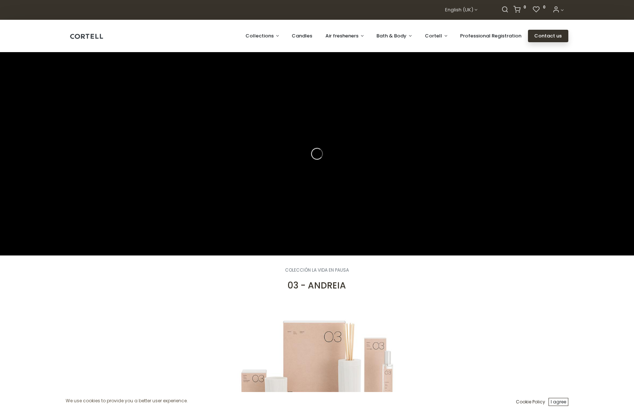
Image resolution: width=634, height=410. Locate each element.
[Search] (505, 10)
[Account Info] (558, 10)
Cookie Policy (530, 402)
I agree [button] (558, 402)
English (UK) (459, 10)
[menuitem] (302, 36)
